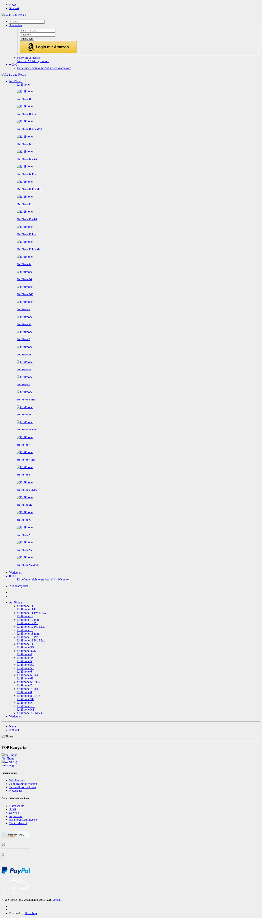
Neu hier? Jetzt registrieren (33, 61)
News (12, 4)
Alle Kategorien (19, 586)
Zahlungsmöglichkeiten (23, 783)
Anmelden (27, 38)
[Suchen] (46, 22)
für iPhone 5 (24, 661)
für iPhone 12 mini (28, 619)
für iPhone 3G (25, 647)
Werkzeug (15, 572)
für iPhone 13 (25, 630)
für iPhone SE (25, 699)
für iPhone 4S (25, 657)
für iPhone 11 (25, 606)
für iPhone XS (25, 709)
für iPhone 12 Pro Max (31, 626)
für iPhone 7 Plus (27, 688)
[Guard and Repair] (14, 14)
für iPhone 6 (24, 671)
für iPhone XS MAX (29, 713)
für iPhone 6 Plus (27, 675)
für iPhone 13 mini (28, 633)
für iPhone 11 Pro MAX (31, 612)
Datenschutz (16, 805)
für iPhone (15, 81)
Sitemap (14, 812)
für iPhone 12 (25, 616)
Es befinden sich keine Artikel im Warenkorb (44, 68)
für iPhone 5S (25, 668)
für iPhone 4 (24, 654)
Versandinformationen (22, 787)
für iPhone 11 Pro (27, 609)
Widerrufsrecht (18, 823)
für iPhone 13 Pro (27, 637)
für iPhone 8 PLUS (28, 695)
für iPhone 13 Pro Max (31, 640)
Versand (57, 899)
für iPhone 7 (24, 685)
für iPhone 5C (25, 664)
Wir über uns (17, 780)
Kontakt (14, 8)
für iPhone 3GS (26, 650)
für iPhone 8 (24, 692)
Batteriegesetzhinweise (23, 819)
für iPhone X (25, 702)
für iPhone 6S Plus (28, 682)
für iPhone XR (26, 706)
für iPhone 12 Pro (27, 623)
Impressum (15, 816)
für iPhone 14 (25, 644)
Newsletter (15, 790)
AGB (12, 809)
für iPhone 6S (25, 678)
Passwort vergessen (28, 57)
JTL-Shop (31, 913)
